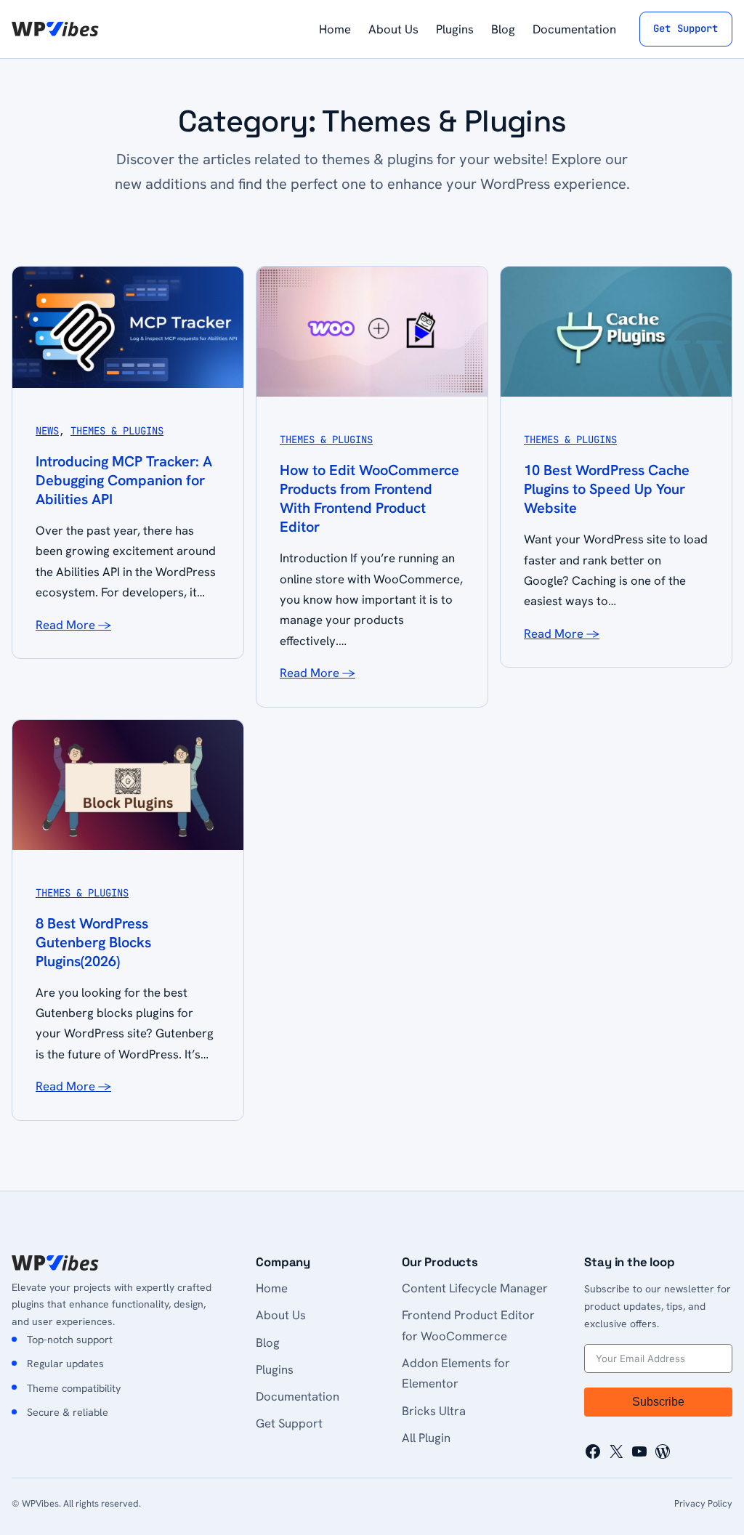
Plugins (275, 1369)
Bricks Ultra (434, 1411)
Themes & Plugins (116, 430)
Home (272, 1288)
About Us (281, 1315)
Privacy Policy (703, 1503)
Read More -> (73, 625)
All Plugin (426, 1438)
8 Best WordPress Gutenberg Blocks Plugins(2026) (93, 942)
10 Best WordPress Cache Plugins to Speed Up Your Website (607, 489)
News (47, 430)
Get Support (686, 28)
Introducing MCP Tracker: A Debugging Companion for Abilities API (124, 480)
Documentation (297, 1396)
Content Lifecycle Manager (475, 1288)
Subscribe (658, 1402)
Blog (268, 1342)
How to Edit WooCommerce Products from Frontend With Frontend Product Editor (369, 498)
